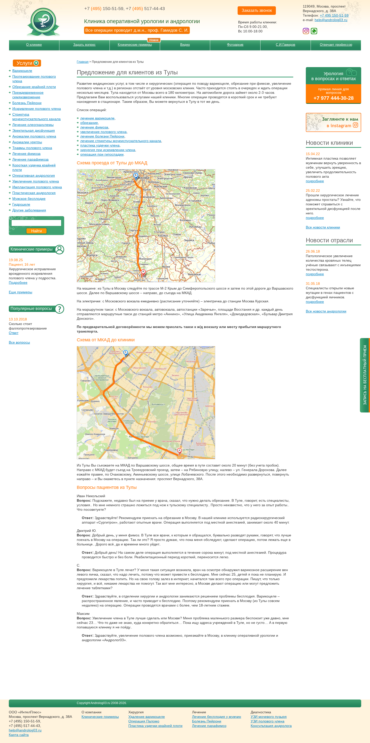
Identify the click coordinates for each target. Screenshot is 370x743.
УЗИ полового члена (267, 721)
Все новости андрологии (326, 311)
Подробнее (18, 283)
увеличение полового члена (103, 132)
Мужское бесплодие (29, 199)
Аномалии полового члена (34, 136)
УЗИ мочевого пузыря (269, 717)
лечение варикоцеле (97, 118)
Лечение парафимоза (30, 159)
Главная (83, 62)
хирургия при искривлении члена (107, 150)
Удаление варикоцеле (146, 717)
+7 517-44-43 (145, 8)
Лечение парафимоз (209, 726)
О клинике (34, 45)
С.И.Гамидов (285, 45)
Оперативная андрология (33, 175)
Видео (185, 45)
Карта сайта (19, 735)
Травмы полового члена (32, 148)
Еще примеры (20, 292)
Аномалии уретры (27, 142)
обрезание (89, 123)
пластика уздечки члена (100, 145)
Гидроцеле (21, 204)
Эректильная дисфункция (33, 130)
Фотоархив (235, 45)
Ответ (13, 333)
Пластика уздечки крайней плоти (155, 726)
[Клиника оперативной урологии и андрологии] (40, 19)
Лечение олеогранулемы (33, 125)
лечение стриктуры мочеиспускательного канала (120, 141)
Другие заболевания (29, 210)
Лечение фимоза (26, 154)
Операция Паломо (143, 721)
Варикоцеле (22, 71)
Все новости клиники (323, 227)
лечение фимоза (94, 127)
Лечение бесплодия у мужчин (216, 717)
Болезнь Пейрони (27, 103)
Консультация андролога (271, 726)
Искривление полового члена (36, 109)
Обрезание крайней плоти (34, 87)
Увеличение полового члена (35, 181)
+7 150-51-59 (103, 8)
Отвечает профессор (336, 45)
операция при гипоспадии (102, 154)
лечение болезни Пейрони (102, 136)
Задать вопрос (84, 45)
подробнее (315, 181)
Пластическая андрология (34, 193)
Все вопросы (19, 342)
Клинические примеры (135, 45)
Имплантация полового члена (37, 187)
